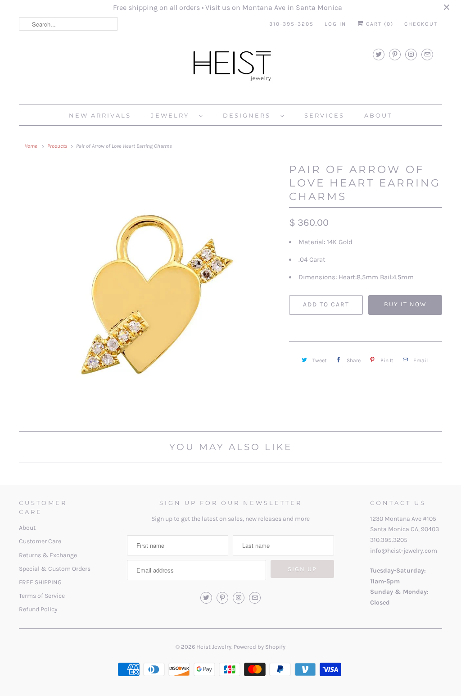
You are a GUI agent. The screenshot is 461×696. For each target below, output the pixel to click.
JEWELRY (172, 115)
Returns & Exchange (48, 555)
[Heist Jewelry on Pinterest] (395, 54)
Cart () (378, 24)
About (27, 528)
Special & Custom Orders (54, 569)
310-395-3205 (291, 24)
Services (324, 115)
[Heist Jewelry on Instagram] (411, 54)
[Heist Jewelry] (230, 68)
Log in (335, 24)
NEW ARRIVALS (100, 115)
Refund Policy (38, 609)
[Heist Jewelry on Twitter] (378, 54)
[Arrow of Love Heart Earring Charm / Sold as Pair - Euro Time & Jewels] (149, 293)
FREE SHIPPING (40, 582)
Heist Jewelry (213, 646)
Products (57, 146)
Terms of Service (42, 596)
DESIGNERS (249, 115)
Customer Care (40, 541)
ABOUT (378, 115)
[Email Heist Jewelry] (427, 54)
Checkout (421, 24)
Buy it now (405, 304)
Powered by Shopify (259, 646)
